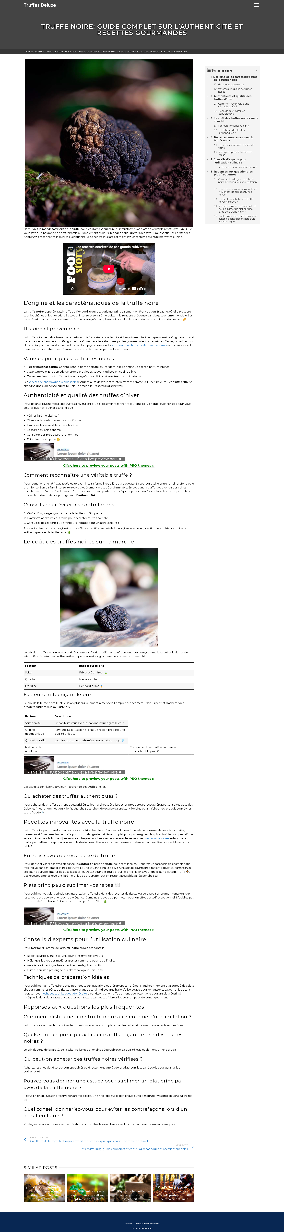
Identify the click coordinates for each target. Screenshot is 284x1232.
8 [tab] (122, 1200)
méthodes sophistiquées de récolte (64, 993)
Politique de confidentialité (147, 1223)
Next (191, 1188)
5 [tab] (111, 1200)
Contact (128, 1223)
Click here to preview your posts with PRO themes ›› (108, 465)
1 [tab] (95, 1200)
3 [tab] (103, 1200)
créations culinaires (156, 838)
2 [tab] (99, 1200)
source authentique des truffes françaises (139, 345)
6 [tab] (115, 1200)
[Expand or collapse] (256, 70)
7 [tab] (118, 1200)
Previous (26, 1188)
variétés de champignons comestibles (53, 382)
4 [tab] (107, 1200)
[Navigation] (256, 5)
